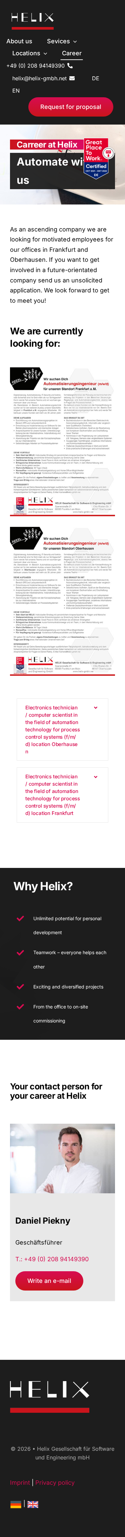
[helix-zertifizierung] (100, 140)
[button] (62, 729)
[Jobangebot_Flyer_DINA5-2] (62, 370)
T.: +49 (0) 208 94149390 (52, 1259)
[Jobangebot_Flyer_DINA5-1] (62, 529)
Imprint (20, 1482)
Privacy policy (55, 1482)
